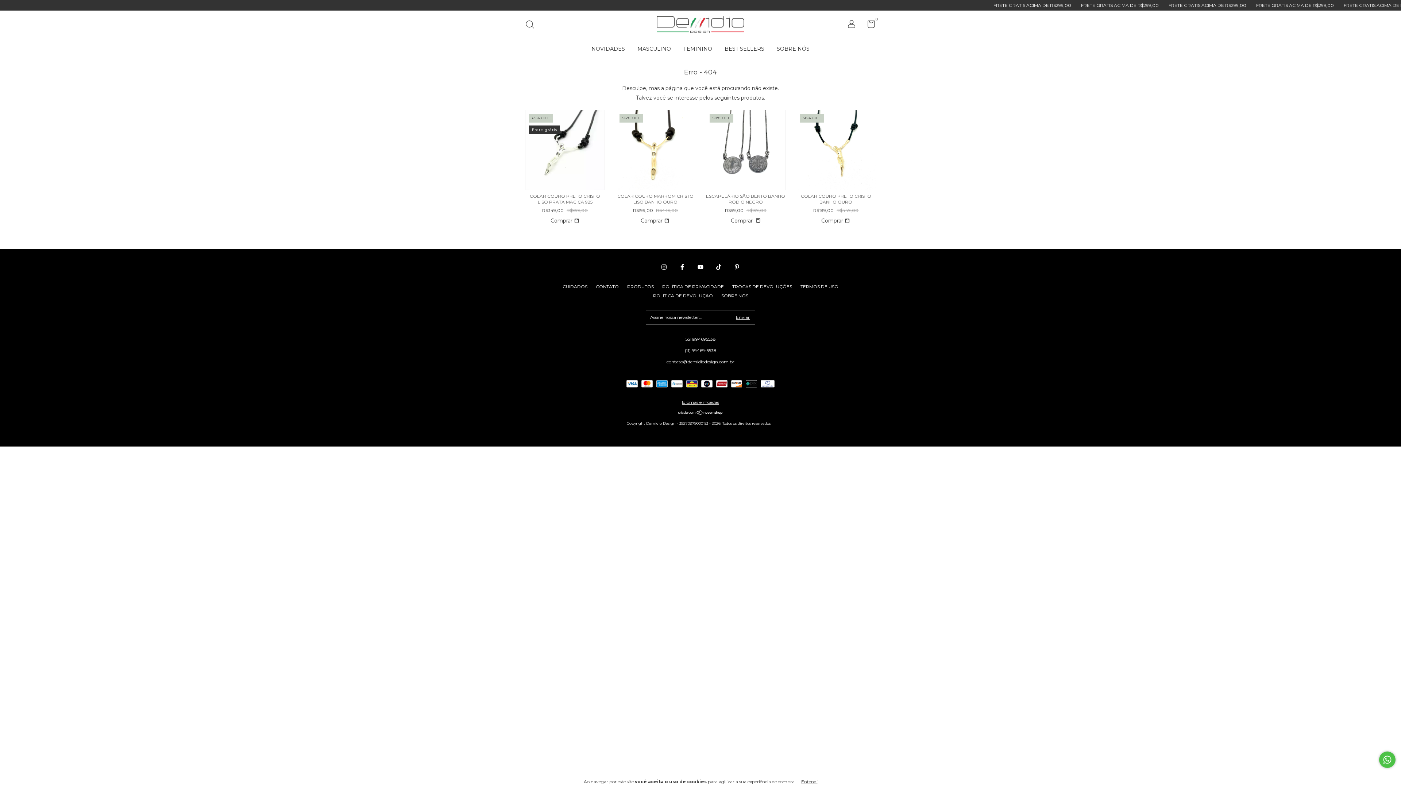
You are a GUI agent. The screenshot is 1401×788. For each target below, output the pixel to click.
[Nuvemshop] (700, 413)
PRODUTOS (640, 286)
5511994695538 (701, 339)
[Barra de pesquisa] (532, 25)
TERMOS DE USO (819, 286)
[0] (868, 25)
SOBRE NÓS (793, 49)
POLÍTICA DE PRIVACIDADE (693, 286)
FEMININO (697, 49)
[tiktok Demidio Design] (719, 267)
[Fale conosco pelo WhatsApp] (1387, 760)
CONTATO (607, 286)
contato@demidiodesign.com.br (700, 361)
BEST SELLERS (744, 49)
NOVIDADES (608, 49)
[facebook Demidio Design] (682, 267)
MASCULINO (654, 49)
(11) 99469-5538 (701, 350)
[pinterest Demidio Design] (737, 267)
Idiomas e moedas (700, 402)
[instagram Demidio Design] (664, 267)
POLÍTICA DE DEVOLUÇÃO (683, 295)
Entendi (809, 781)
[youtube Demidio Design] (700, 267)
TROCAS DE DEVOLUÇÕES (762, 286)
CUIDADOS (575, 286)
